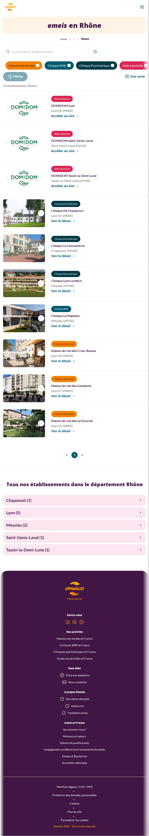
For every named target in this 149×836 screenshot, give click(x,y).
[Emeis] (10, 7)
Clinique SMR (57, 65)
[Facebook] (67, 622)
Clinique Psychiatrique (94, 65)
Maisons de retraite (22, 65)
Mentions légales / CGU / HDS (75, 786)
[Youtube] (81, 622)
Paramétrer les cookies (74, 820)
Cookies (74, 803)
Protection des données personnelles (74, 795)
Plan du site (74, 811)
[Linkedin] (74, 622)
